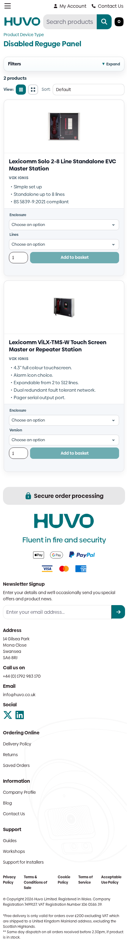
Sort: (46, 89)
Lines (14, 234)
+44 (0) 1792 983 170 (22, 676)
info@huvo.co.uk (19, 695)
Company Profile (19, 792)
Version (16, 430)
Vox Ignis (19, 177)
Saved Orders (16, 765)
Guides (10, 841)
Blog (7, 803)
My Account (73, 6)
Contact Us (111, 6)
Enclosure (18, 215)
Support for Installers (23, 862)
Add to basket (75, 257)
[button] (64, 64)
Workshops (14, 851)
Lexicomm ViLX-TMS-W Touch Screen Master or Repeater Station (57, 345)
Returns (10, 755)
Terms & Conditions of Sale (35, 882)
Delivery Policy (17, 744)
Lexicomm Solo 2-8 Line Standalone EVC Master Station (62, 165)
